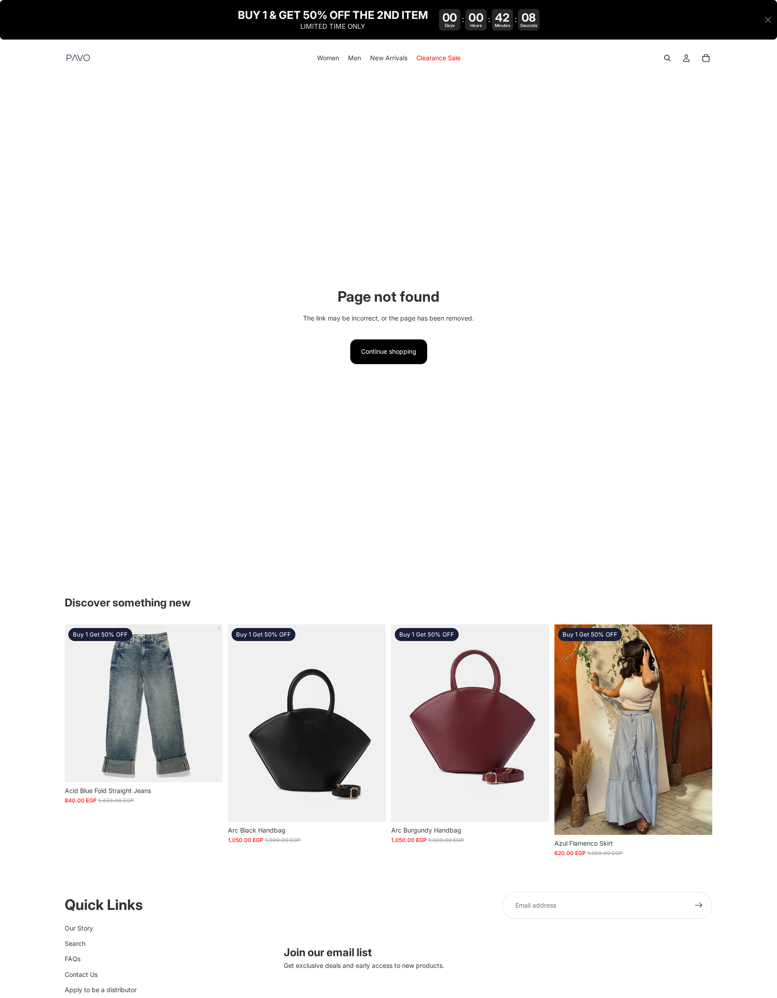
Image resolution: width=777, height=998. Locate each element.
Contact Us (81, 974)
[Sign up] (698, 905)
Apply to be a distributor (101, 990)
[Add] (372, 808)
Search (75, 943)
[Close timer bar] (768, 19)
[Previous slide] (241, 723)
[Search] (667, 58)
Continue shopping (388, 351)
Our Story (79, 927)
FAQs (72, 958)
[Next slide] (372, 723)
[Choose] (209, 768)
